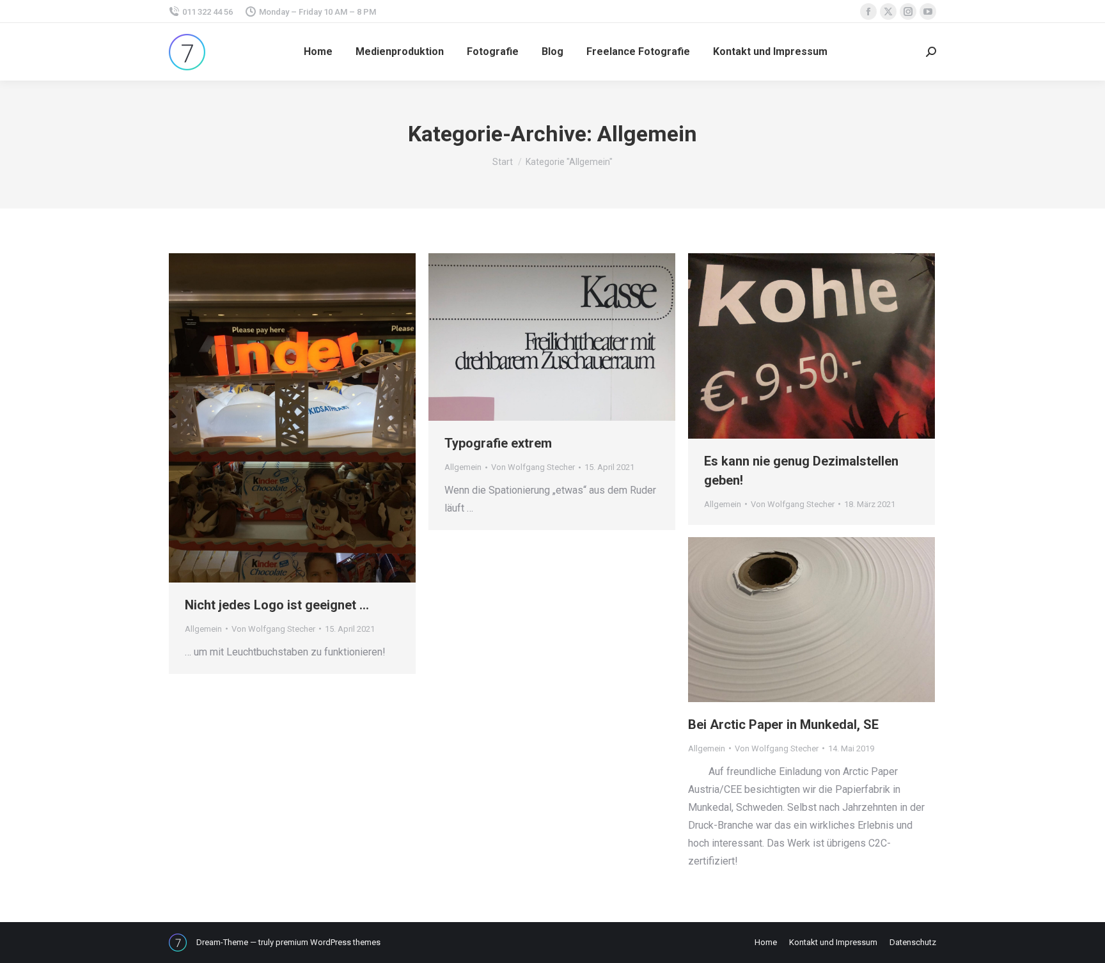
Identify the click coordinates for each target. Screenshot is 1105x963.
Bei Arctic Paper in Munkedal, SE (783, 724)
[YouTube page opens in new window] (928, 11)
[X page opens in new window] (888, 11)
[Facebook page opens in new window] (868, 11)
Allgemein (203, 629)
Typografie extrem (498, 443)
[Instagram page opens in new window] (908, 11)
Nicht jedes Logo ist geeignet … (277, 605)
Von (273, 629)
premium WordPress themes (328, 942)
